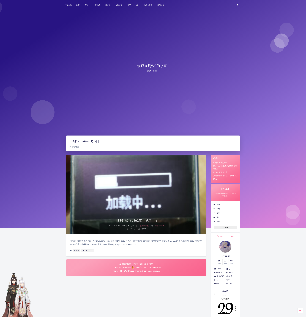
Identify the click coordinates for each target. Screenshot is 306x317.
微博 (230, 276)
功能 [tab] (232, 236)
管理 (218, 221)
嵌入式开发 (144, 225)
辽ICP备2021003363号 (121, 267)
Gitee (230, 272)
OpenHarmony (88, 251)
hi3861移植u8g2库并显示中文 (136, 220)
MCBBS (229, 284)
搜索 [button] (226, 227)
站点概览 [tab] (219, 236)
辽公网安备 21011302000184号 (147, 267)
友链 (218, 208)
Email (218, 268)
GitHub (219, 272)
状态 (218, 217)
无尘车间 (68, 5)
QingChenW (159, 225)
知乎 (228, 280)
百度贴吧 (220, 276)
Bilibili (216, 280)
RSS (218, 213)
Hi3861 (76, 251)
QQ (229, 268)
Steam (216, 284)
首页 (218, 204)
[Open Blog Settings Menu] (300, 310)
